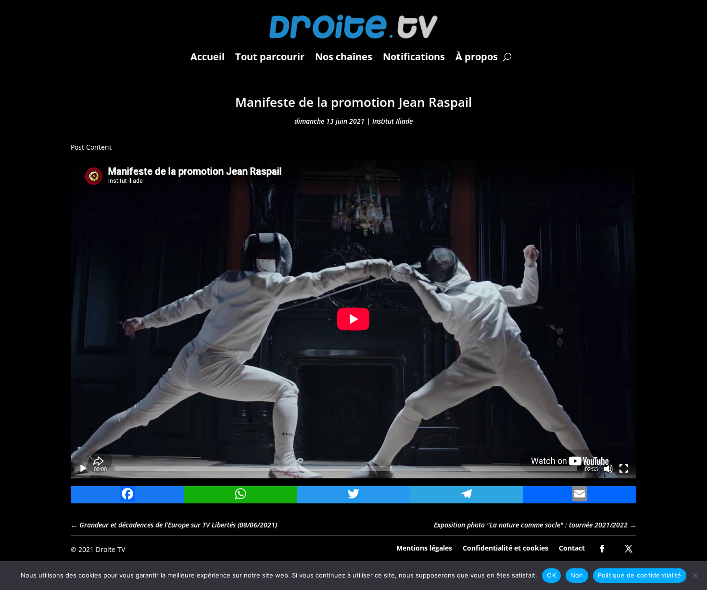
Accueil (207, 56)
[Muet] (608, 469)
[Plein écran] (624, 469)
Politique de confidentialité (640, 575)
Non (576, 575)
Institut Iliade (392, 121)
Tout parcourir (269, 56)
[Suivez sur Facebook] (602, 548)
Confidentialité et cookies (505, 547)
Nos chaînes (343, 56)
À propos (476, 56)
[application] (353, 319)
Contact (572, 547)
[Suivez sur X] (628, 548)
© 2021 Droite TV (98, 549)
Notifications (414, 56)
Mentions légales (424, 547)
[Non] (695, 575)
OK (551, 575)
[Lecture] (83, 469)
